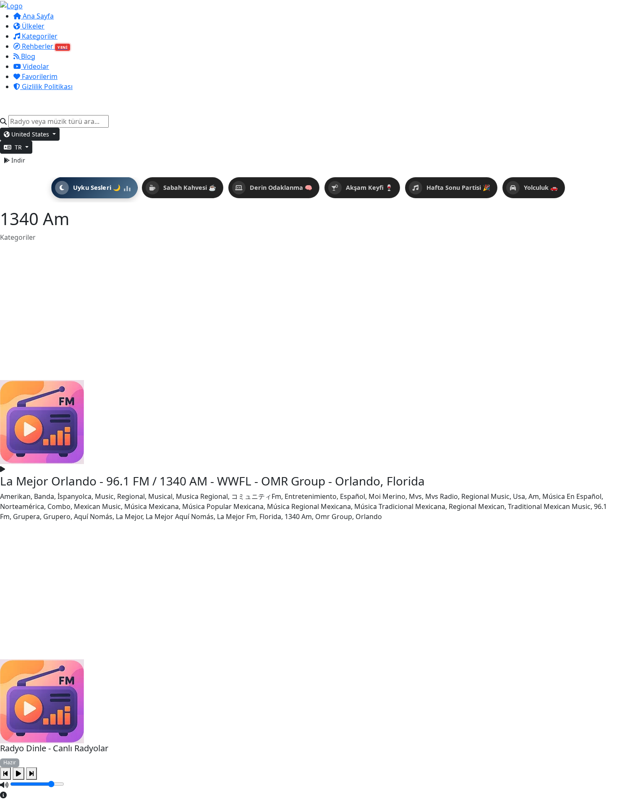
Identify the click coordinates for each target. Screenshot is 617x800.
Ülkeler (32, 26)
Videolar (35, 66)
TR (18, 147)
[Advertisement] (308, 311)
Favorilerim (39, 76)
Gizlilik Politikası (46, 86)
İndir (17, 160)
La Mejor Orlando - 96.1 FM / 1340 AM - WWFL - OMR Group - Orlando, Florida (212, 481)
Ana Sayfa (37, 16)
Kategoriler (39, 36)
